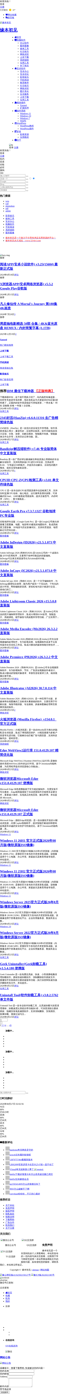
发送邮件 (4, 1392)
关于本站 (9, 1205)
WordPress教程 (27, 126)
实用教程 (24, 137)
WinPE (23, 121)
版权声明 (9, 1211)
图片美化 (24, 91)
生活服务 (24, 94)
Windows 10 (25, 116)
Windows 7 (25, 118)
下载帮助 (9, 1219)
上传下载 (24, 57)
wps (7, 201)
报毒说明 (9, 1217)
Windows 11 (25, 113)
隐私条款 (9, 1214)
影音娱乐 (24, 77)
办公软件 (24, 43)
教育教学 (24, 83)
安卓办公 (24, 71)
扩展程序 (24, 108)
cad (7, 203)
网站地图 (44, 1270)
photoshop (10, 206)
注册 (2, 7)
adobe (8, 211)
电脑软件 (9, 224)
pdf (6, 208)
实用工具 (24, 63)
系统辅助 (24, 60)
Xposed (23, 105)
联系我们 (9, 1225)
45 (10, 1025)
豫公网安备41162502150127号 (16, 1275)
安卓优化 (24, 74)
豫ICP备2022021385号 (43, 1275)
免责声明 (9, 1208)
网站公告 (5, 1357)
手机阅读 (24, 80)
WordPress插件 (27, 129)
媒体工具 (24, 48)
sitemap (35, 1270)
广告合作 (9, 1222)
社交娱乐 (24, 51)
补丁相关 (24, 66)
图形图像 (24, 46)
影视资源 (24, 134)
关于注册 (9, 1228)
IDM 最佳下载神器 (30, 391)
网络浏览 (24, 54)
